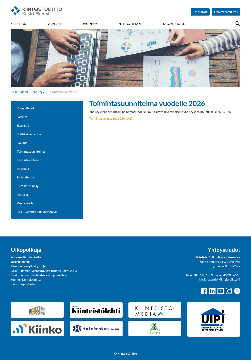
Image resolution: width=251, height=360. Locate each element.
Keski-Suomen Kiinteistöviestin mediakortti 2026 (44, 270)
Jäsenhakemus (20, 261)
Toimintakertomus (29, 160)
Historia (22, 194)
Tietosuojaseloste (23, 284)
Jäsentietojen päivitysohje (28, 266)
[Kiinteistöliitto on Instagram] (229, 291)
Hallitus (22, 143)
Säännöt (22, 117)
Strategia (23, 168)
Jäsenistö (23, 125)
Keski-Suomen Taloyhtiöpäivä (37, 211)
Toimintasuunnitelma (31, 151)
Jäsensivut (200, 12)
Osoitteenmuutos (226, 12)
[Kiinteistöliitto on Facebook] (204, 291)
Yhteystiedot (130, 23)
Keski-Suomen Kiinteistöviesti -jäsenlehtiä (39, 275)
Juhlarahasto (25, 177)
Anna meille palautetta (26, 257)
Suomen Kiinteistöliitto (26, 279)
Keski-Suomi (19, 92)
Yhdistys (18, 23)
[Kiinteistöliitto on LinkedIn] (212, 291)
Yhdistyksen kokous (30, 134)
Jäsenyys (90, 23)
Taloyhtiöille (174, 23)
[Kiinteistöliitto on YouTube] (220, 291)
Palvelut (54, 23)
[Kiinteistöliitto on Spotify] (237, 291)
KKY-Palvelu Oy (27, 186)
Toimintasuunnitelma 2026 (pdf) (110, 118)
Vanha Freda (25, 203)
